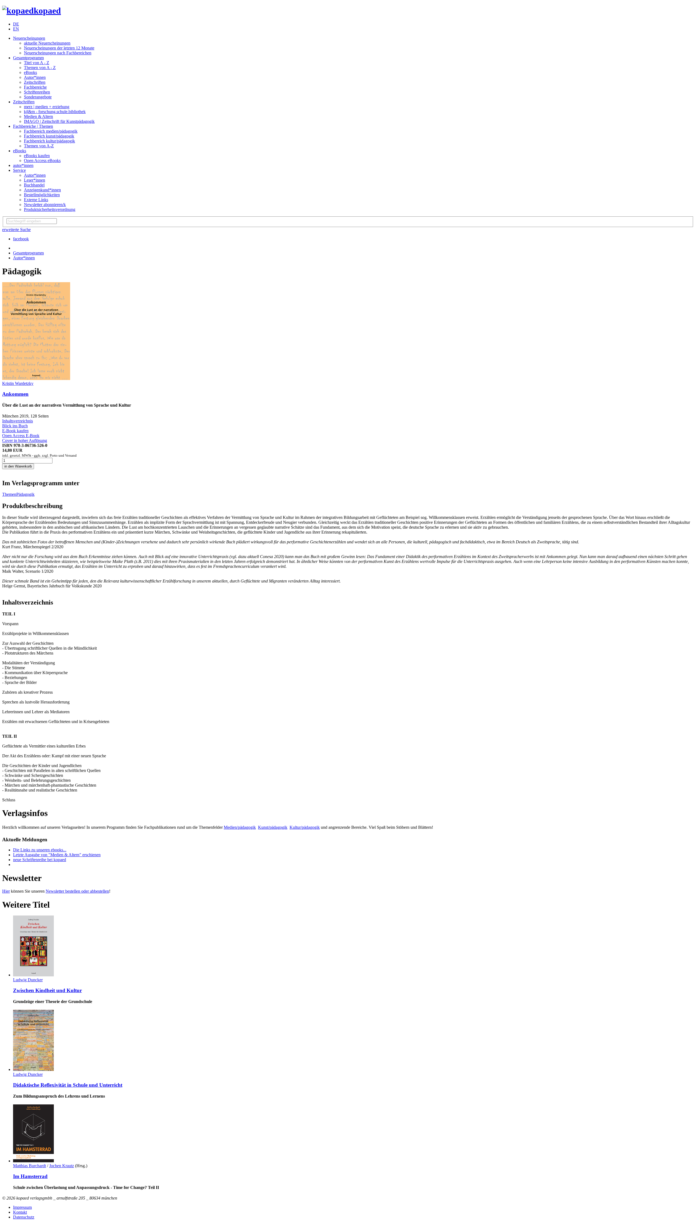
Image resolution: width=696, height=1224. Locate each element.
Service (19, 170)
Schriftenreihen (37, 92)
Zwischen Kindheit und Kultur (47, 990)
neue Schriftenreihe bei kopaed (39, 859)
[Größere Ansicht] (36, 378)
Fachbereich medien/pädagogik (50, 131)
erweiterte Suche (16, 229)
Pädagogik (25, 494)
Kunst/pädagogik (272, 827)
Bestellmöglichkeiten (42, 194)
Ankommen (15, 394)
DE (16, 24)
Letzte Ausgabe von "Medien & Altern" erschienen (57, 854)
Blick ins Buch (15, 425)
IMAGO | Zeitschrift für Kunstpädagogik (59, 121)
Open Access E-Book (20, 435)
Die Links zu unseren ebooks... (39, 850)
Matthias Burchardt (29, 1165)
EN (16, 29)
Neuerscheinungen (29, 38)
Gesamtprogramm (28, 57)
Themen (9, 494)
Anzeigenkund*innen (42, 190)
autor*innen (23, 165)
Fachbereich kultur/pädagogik (49, 141)
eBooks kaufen (37, 155)
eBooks (30, 72)
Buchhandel (34, 185)
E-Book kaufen (15, 430)
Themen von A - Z (40, 67)
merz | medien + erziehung (46, 106)
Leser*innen (34, 180)
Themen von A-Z (39, 146)
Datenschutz (23, 1217)
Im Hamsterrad (30, 1176)
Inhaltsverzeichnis (17, 421)
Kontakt (20, 1212)
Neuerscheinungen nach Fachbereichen (57, 53)
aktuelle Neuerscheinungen (47, 43)
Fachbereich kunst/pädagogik (49, 136)
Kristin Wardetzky (17, 383)
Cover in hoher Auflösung (24, 440)
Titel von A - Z (36, 62)
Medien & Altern (38, 116)
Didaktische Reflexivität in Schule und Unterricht (67, 1085)
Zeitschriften (34, 82)
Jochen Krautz (61, 1165)
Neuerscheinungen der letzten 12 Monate (59, 48)
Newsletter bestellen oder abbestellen (77, 891)
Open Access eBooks (42, 160)
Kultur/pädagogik (305, 827)
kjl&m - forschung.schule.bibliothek (55, 111)
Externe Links (36, 199)
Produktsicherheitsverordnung (49, 209)
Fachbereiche (35, 87)
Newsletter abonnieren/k (45, 204)
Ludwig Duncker (28, 979)
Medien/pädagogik (240, 827)
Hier (6, 891)
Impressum (22, 1207)
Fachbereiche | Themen (33, 126)
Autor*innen (35, 77)
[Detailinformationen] (33, 975)
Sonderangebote (38, 97)
